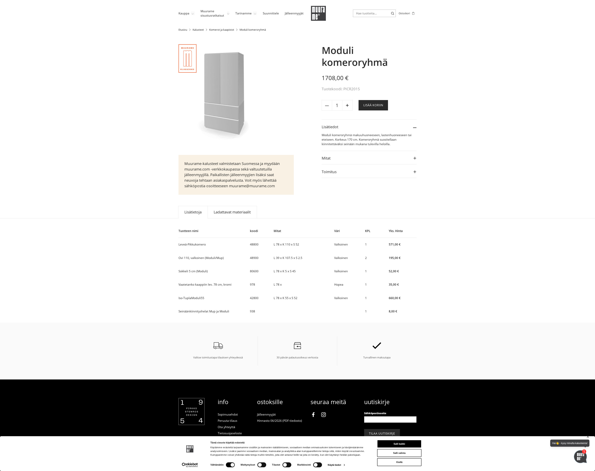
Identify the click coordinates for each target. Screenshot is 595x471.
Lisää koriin (373, 105)
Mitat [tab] (326, 158)
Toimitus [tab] (329, 171)
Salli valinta (399, 453)
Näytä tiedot (334, 465)
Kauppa (183, 13)
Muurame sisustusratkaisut (212, 13)
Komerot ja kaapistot (221, 29)
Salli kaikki (399, 444)
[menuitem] (186, 13)
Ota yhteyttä (226, 427)
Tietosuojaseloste (230, 433)
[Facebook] (313, 415)
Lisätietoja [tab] (193, 212)
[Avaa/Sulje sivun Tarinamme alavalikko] (255, 13)
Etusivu (182, 29)
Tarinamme (243, 13)
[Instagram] (323, 415)
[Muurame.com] (191, 424)
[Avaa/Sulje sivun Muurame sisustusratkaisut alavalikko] (228, 13)
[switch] (261, 464)
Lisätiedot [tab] (330, 126)
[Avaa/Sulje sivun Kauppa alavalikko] (193, 13)
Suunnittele (271, 13)
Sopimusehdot (228, 414)
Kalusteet (198, 29)
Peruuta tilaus (227, 420)
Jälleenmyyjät (294, 13)
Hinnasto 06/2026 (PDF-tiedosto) (279, 420)
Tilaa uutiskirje (382, 433)
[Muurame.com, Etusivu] (318, 13)
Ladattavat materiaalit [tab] (232, 212)
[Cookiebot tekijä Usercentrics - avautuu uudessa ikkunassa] (189, 465)
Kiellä (399, 462)
